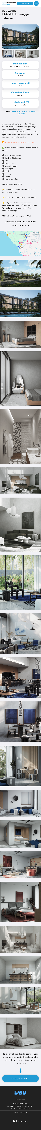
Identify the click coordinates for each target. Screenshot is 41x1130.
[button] (25, 3)
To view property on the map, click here (19, 142)
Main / (4, 11)
